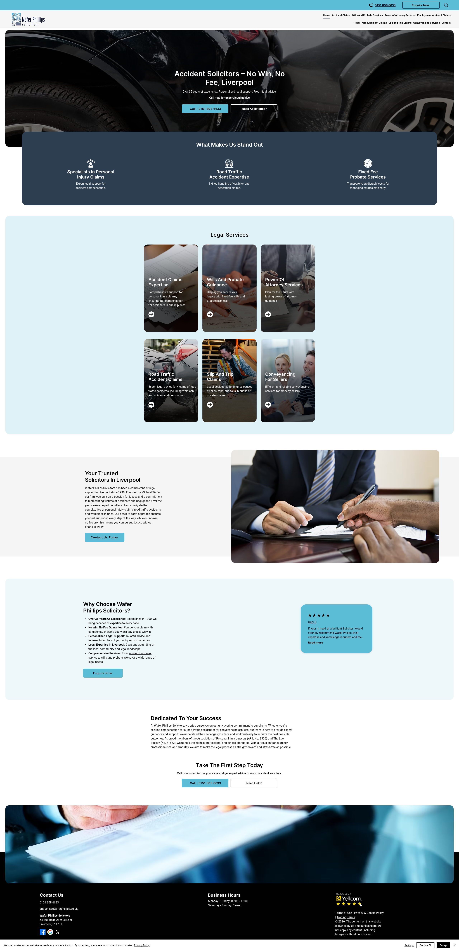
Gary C (312, 622)
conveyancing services (234, 730)
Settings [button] (409, 945)
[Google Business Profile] (50, 932)
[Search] (446, 5)
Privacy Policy (142, 945)
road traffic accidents (147, 509)
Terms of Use (343, 913)
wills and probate (112, 657)
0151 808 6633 (49, 902)
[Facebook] (43, 932)
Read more (315, 642)
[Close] (455, 945)
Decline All (425, 945)
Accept (443, 945)
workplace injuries (102, 514)
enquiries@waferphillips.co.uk (59, 908)
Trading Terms (346, 917)
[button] (421, 5)
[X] (58, 932)
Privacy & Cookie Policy (369, 913)
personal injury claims (119, 509)
